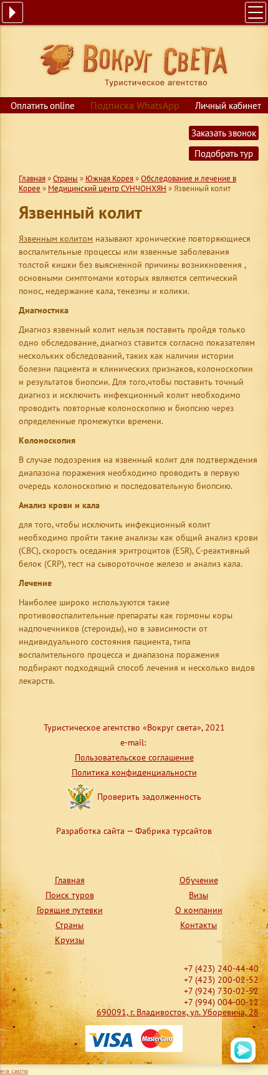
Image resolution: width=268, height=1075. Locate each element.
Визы (198, 895)
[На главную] (134, 64)
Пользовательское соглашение (134, 757)
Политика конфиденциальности (134, 772)
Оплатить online (43, 105)
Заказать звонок (223, 133)
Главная (32, 178)
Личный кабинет (228, 105)
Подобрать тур (223, 153)
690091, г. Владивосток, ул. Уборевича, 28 (178, 1012)
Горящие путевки (70, 910)
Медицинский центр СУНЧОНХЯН (107, 188)
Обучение (198, 880)
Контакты (198, 925)
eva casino (14, 1071)
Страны (65, 178)
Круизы (69, 939)
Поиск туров (69, 895)
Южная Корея (109, 178)
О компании (199, 910)
